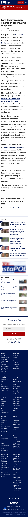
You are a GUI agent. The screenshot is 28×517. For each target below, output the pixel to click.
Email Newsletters (4, 460)
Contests (3, 465)
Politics (15, 377)
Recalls (14, 429)
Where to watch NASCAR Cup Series (17, 469)
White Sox (3, 407)
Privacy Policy (15, 341)
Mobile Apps (4, 458)
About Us (4, 454)
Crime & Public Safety (5, 362)
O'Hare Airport (4, 386)
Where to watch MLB (17, 465)
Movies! (15, 407)
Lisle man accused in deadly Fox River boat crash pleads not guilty (18, 248)
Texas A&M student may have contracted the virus (13, 98)
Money (3, 416)
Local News (4, 355)
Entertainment (18, 397)
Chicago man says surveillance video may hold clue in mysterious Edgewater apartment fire (9, 302)
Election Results (17, 381)
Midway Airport (5, 388)
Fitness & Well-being (16, 425)
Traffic (3, 377)
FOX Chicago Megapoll (4, 369)
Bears (2, 399)
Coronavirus (16, 420)
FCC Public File (5, 473)
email (18, 498)
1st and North (4, 438)
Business (3, 419)
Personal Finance (5, 426)
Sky (2, 410)
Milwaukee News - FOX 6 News (17, 440)
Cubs (2, 405)
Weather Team (16, 362)
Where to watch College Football (17, 462)
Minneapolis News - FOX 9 (16, 447)
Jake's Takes (16, 399)
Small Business (5, 430)
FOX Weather (16, 368)
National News (5, 357)
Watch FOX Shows (15, 409)
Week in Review (5, 440)
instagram (12, 498)
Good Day (3, 364)
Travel (2, 381)
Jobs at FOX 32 (5, 469)
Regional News (16, 437)
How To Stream (5, 456)
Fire (2, 409)
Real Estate (4, 428)
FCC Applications (5, 474)
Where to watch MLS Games (17, 489)
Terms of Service (15, 342)
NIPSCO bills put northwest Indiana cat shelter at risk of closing (18, 224)
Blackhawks (4, 401)
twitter (15, 498)
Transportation (5, 379)
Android (21, 208)
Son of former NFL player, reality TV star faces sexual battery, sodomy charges (9, 309)
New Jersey (19, 35)
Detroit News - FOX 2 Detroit (16, 443)
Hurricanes (15, 366)
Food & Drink (16, 405)
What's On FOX (16, 401)
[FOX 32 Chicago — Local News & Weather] (5, 2)
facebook (9, 498)
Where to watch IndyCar (17, 473)
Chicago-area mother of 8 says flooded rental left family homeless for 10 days (8, 295)
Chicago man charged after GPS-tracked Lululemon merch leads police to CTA (9, 288)
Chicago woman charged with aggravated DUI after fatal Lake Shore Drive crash (9, 281)
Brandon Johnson (17, 390)
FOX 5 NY (3, 28)
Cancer (14, 419)
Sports (3, 397)
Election (15, 379)
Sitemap (3, 476)
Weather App (16, 364)
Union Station (4, 390)
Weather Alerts (16, 359)
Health (7, 28)
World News (4, 359)
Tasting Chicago (5, 445)
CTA (2, 383)
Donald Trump (16, 386)
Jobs (2, 424)
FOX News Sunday (4, 372)
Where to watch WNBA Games (17, 486)
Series (3, 436)
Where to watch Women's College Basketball (17, 482)
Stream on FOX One (16, 455)
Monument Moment (4, 447)
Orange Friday (4, 450)
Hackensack (5, 43)
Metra (2, 385)
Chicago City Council (16, 392)
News (3, 353)
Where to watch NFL (17, 459)
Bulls (2, 403)
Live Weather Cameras (16, 356)
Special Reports (5, 366)
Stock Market (4, 432)
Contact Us (4, 463)
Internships (4, 471)
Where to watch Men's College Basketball (17, 477)
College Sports (5, 412)
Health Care (16, 427)
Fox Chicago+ (16, 403)
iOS (14, 208)
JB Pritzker (15, 388)
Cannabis (15, 422)
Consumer (3, 420)
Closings (15, 361)
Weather (16, 353)
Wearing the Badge (4, 442)
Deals (2, 422)
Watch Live (20, 2)
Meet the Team (5, 467)
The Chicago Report (16, 383)
